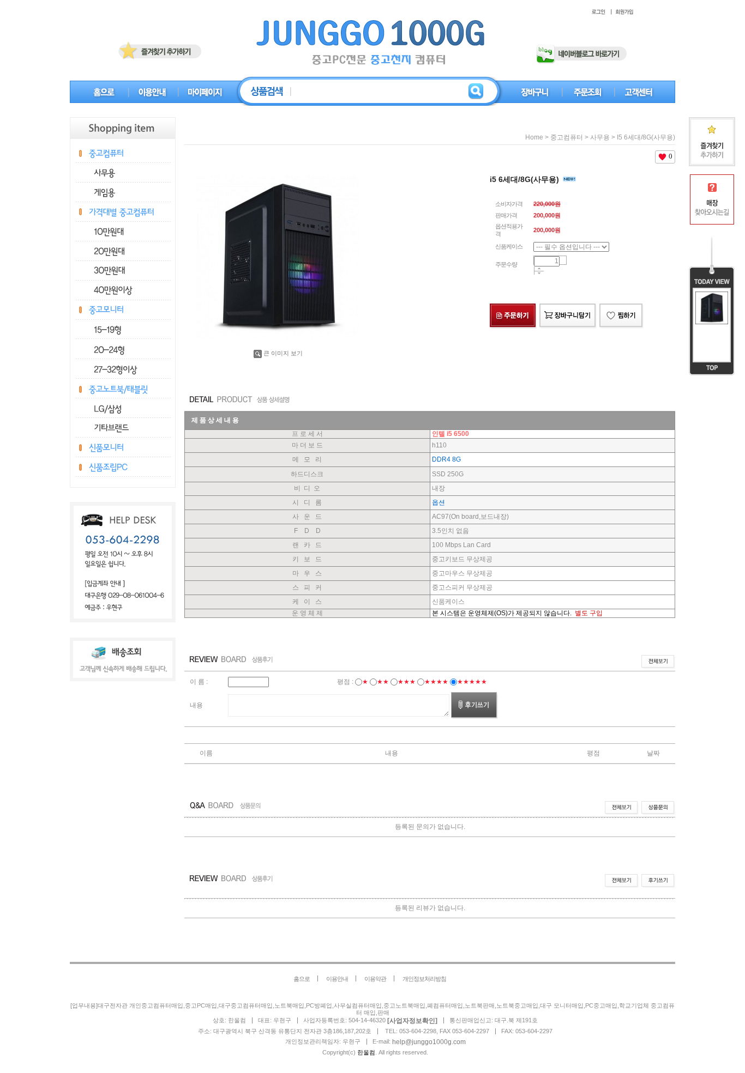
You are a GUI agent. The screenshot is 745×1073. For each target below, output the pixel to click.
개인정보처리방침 (424, 978)
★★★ (407, 682)
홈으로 (301, 978)
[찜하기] (621, 306)
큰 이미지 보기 (283, 353)
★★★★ (436, 682)
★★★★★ (472, 682)
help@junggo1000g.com (429, 1042)
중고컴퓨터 (566, 137)
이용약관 (375, 978)
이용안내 (337, 978)
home (534, 137)
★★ (383, 682)
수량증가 (539, 268)
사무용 (600, 137)
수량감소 (539, 273)
